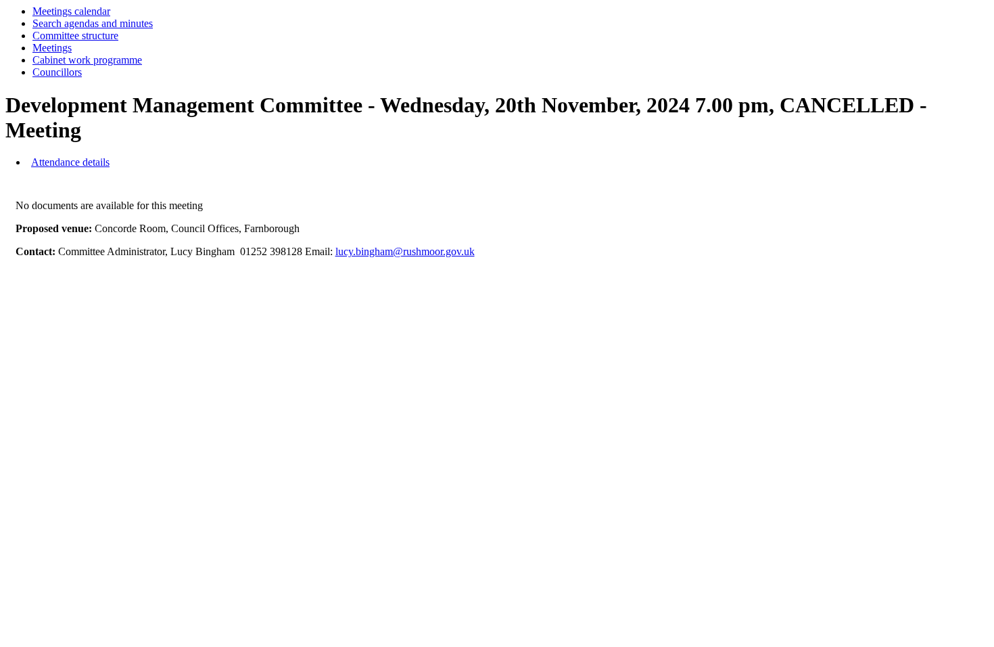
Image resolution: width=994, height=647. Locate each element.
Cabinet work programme (87, 60)
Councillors (57, 72)
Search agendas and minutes (92, 23)
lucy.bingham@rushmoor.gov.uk (405, 251)
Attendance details (70, 162)
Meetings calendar (71, 11)
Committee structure (75, 35)
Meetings (52, 47)
